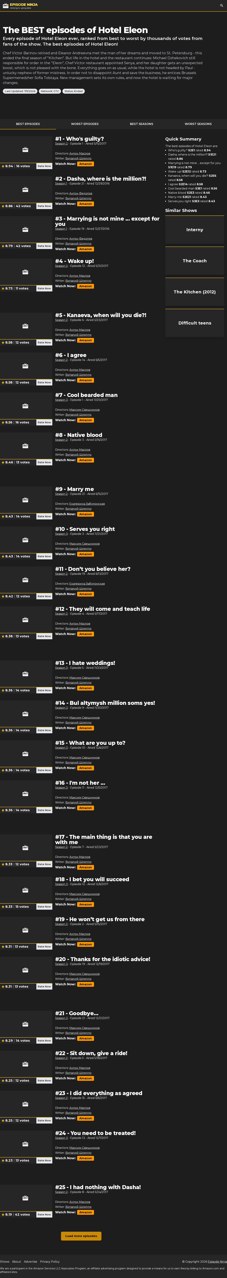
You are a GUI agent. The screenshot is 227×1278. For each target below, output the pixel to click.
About (16, 1261)
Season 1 (61, 183)
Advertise (30, 1261)
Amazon (85, 164)
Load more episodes (81, 1236)
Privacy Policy (50, 1261)
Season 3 (61, 400)
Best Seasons (141, 124)
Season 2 (61, 143)
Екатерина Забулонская (87, 503)
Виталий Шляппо (78, 158)
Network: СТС (50, 91)
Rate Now (44, 166)
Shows (4, 1261)
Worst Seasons (198, 124)
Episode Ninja (217, 1261)
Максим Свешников (84, 409)
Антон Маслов (79, 153)
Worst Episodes (85, 124)
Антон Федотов (80, 193)
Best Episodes (28, 124)
